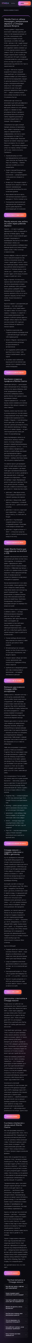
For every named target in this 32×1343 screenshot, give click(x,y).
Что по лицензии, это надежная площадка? (13, 1321)
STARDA (5, 3)
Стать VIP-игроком (12, 1273)
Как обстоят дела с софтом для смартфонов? (15, 1287)
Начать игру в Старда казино (15, 215)
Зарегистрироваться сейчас (15, 542)
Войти (13, 3)
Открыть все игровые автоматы (16, 843)
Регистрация (24, 3)
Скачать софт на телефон (14, 680)
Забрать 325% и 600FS (12, 992)
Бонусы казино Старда (11, 10)
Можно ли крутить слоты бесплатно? (14, 1307)
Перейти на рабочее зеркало (15, 372)
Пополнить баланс (11, 1116)
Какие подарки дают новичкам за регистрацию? (15, 1294)
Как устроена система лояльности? (13, 1334)
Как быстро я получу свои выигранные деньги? (14, 1314)
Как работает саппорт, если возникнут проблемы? (15, 1327)
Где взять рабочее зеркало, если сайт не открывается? (15, 1300)
